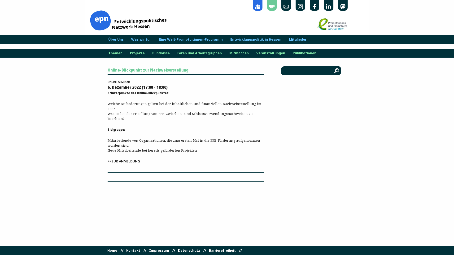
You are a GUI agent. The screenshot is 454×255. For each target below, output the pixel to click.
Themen (115, 53)
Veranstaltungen (270, 53)
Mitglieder (297, 39)
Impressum (159, 250)
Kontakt (133, 250)
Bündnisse (161, 53)
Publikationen (304, 53)
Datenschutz (189, 250)
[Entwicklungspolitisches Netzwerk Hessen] (128, 20)
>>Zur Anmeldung (124, 161)
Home (112, 250)
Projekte (137, 53)
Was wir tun (141, 39)
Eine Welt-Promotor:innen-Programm (191, 39)
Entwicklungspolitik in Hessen (255, 39)
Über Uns (116, 39)
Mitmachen (239, 53)
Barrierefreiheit (222, 250)
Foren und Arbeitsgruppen (199, 53)
